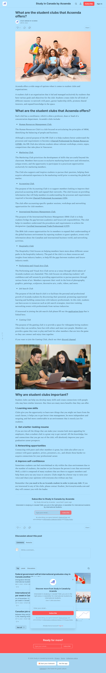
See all (19, 627)
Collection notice (72, 658)
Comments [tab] (20, 542)
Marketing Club (26, 152)
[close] (73, 579)
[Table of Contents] (2, 336)
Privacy (57, 658)
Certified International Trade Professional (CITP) (48, 226)
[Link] (12, 110)
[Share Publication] (80, 4)
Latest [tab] (23, 568)
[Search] (76, 4)
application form (75, 311)
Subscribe (89, 4)
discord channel (69, 339)
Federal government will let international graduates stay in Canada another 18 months (42, 575)
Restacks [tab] (29, 542)
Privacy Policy (68, 620)
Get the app (63, 663)
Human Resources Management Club (35, 124)
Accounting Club (27, 183)
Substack (43, 669)
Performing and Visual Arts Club (34, 265)
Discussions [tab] (31, 568)
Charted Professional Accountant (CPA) (50, 198)
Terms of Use (63, 618)
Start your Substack (47, 663)
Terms (63, 658)
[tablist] (24, 542)
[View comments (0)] (25, 28)
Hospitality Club (26, 246)
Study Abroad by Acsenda (29, 21)
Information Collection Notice (52, 620)
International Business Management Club (37, 211)
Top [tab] (18, 568)
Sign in (99, 4)
